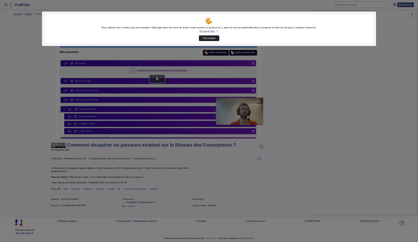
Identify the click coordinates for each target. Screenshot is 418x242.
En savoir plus (207, 31)
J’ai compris (209, 38)
